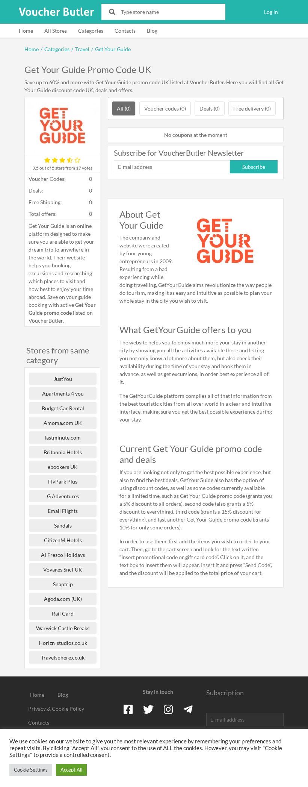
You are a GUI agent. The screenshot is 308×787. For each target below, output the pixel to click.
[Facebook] (128, 709)
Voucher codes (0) (165, 108)
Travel (82, 49)
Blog (152, 30)
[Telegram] (188, 709)
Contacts (125, 30)
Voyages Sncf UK (62, 569)
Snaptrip (63, 584)
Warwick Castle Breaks (62, 628)
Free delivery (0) (252, 108)
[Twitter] (148, 709)
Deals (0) (209, 108)
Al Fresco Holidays (63, 555)
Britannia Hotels (63, 452)
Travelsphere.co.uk (63, 657)
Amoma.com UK (63, 423)
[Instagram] (168, 709)
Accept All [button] (71, 770)
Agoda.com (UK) (63, 599)
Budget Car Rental (63, 408)
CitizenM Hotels (63, 540)
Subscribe (253, 167)
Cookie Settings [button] (31, 770)
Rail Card (63, 613)
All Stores (55, 30)
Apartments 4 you (63, 393)
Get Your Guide (113, 49)
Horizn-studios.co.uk (63, 643)
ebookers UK (63, 467)
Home (26, 30)
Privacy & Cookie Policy (56, 708)
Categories (90, 30)
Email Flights (63, 511)
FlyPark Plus (62, 481)
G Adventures (63, 496)
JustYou (63, 379)
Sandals (63, 525)
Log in (271, 12)
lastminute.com (63, 437)
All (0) (124, 108)
